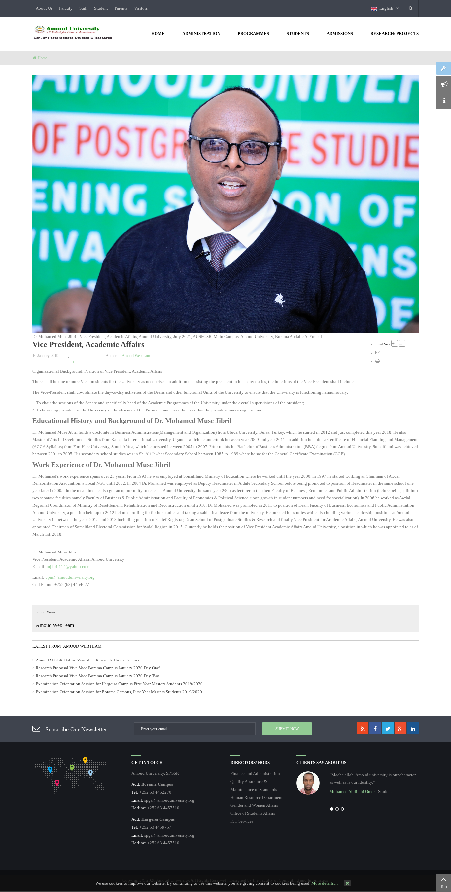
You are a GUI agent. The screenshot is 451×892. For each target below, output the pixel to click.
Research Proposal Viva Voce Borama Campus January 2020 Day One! (98, 667)
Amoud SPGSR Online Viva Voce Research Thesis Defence (88, 660)
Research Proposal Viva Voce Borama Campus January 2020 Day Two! (98, 675)
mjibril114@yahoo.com (68, 566)
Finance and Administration (255, 773)
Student (101, 8)
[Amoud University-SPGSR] (73, 32)
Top (443, 886)
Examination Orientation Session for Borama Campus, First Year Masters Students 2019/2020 (119, 691)
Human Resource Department (256, 797)
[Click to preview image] (225, 203)
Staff (83, 8)
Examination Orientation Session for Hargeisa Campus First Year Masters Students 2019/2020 (119, 683)
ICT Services (241, 821)
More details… (324, 883)
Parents (121, 8)
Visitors (141, 8)
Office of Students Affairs (252, 813)
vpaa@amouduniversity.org (70, 577)
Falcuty (66, 8)
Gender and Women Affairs (254, 805)
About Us (44, 8)
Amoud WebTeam (136, 356)
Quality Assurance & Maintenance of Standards (253, 785)
